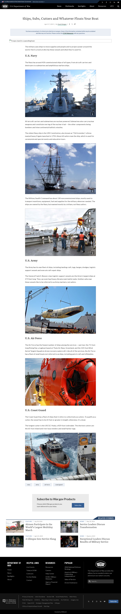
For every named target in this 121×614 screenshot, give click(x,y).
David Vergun (62, 24)
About (92, 6)
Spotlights (82, 6)
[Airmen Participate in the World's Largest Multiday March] (32, 526)
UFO (112, 6)
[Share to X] (72, 24)
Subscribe (78, 505)
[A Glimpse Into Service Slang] (32, 541)
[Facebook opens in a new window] (106, 2)
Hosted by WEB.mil (60, 612)
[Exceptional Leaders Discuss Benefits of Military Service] (86, 541)
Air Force (47, 484)
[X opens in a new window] (102, 2)
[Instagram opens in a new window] (110, 2)
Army (37, 484)
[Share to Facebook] (69, 24)
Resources (102, 6)
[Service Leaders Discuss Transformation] (86, 526)
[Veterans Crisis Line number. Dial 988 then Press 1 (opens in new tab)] (9, 601)
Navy (28, 484)
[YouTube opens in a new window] (118, 2)
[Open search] (118, 6)
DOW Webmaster (68, 33)
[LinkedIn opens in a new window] (114, 2)
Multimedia (69, 6)
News (59, 6)
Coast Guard (59, 484)
